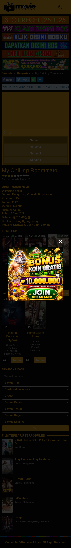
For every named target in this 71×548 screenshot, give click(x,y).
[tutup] (60, 241)
